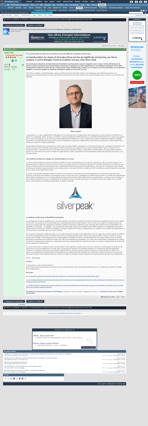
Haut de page (121, 384)
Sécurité (79, 8)
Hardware (38, 8)
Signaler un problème (35, 25)
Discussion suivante (73, 313)
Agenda (40, 15)
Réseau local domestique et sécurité (15, 362)
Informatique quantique (116, 8)
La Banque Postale (44, 345)
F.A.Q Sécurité (62, 10)
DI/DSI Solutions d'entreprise (19, 5)
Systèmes (102, 5)
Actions (16, 15)
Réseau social (25, 15)
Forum (8, 19)
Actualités (22, 305)
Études (85, 2)
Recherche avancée (141, 15)
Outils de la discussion (108, 46)
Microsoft (47, 5)
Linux (25, 8)
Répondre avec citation (109, 297)
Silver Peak (36, 258)
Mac (49, 8)
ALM (41, 5)
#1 (124, 49)
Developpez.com (112, 384)
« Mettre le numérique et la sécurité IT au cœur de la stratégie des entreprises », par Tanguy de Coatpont (37, 354)
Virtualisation (103, 8)
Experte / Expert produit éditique (46, 343)
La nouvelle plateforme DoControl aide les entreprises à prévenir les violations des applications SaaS (63, 276)
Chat (58, 2)
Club (99, 2)
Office (88, 5)
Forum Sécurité (52, 10)
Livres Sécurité (72, 10)
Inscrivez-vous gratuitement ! (41, 12)
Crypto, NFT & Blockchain (132, 8)
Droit (92, 2)
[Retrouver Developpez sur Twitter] (144, 10)
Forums (29, 2)
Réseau (65, 8)
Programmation (74, 5)
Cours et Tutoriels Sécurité (87, 10)
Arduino (31, 8)
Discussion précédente (57, 313)
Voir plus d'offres (88, 347)
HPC (45, 8)
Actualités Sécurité (40, 10)
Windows (18, 8)
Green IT (72, 8)
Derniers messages (6, 15)
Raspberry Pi (57, 8)
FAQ (45, 2)
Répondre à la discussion (14, 25)
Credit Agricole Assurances (49, 337)
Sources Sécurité (102, 10)
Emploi (77, 2)
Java (54, 5)
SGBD (82, 5)
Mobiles (94, 5)
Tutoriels (38, 2)
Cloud (32, 5)
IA (37, 5)
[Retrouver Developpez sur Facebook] (146, 10)
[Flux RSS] (141, 10)
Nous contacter (102, 384)
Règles (51, 15)
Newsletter (67, 2)
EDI (66, 5)
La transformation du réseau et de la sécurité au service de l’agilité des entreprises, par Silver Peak (49, 29)
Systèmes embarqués (90, 8)
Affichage (121, 46)
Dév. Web (60, 5)
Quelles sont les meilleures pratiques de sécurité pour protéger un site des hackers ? (31, 358)
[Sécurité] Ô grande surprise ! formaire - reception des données (24, 370)
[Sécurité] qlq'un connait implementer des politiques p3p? (23, 366)
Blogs (52, 2)
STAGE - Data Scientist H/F (43, 336)
